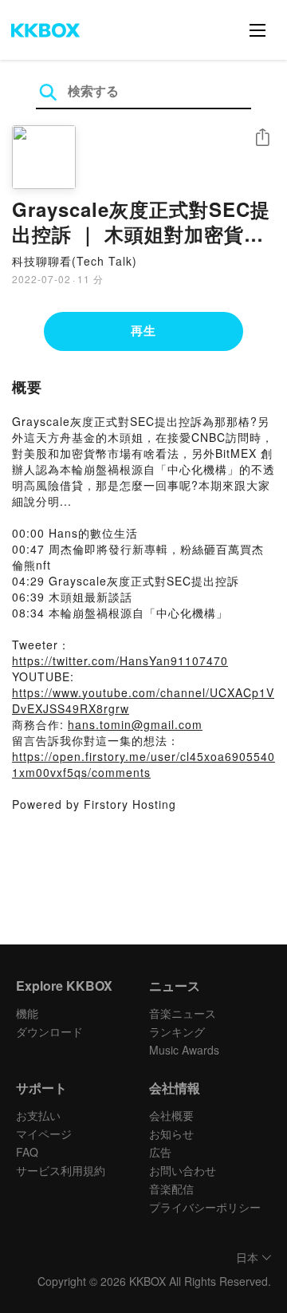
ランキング (177, 1031)
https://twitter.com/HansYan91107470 (120, 660)
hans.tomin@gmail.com (135, 724)
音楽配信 (171, 1189)
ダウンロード (49, 1031)
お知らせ (171, 1133)
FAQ (27, 1152)
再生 (143, 330)
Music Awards (184, 1050)
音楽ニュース (182, 1013)
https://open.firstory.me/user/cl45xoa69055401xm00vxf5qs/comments (143, 764)
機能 (27, 1013)
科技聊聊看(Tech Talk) (74, 261)
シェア (262, 137)
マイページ (44, 1133)
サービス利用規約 (60, 1170)
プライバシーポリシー (205, 1207)
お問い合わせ (182, 1170)
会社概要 (171, 1115)
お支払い (38, 1115)
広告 (160, 1152)
